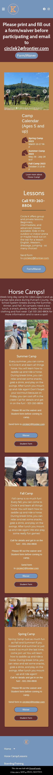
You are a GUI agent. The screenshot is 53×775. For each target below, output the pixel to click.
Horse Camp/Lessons (15, 756)
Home (7, 748)
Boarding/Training (14, 763)
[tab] (11, 108)
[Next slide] (45, 91)
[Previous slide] (8, 91)
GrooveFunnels (35, 768)
